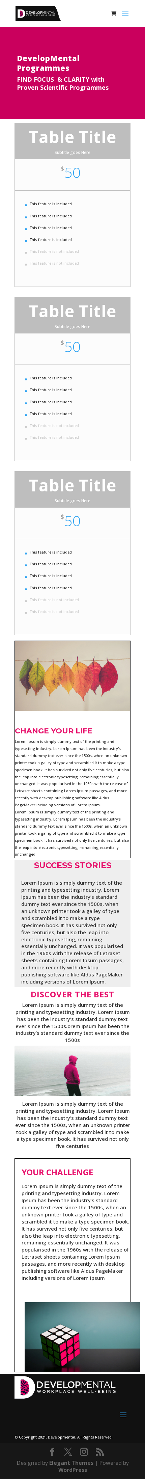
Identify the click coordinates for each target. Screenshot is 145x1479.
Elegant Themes (71, 1463)
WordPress (72, 1470)
